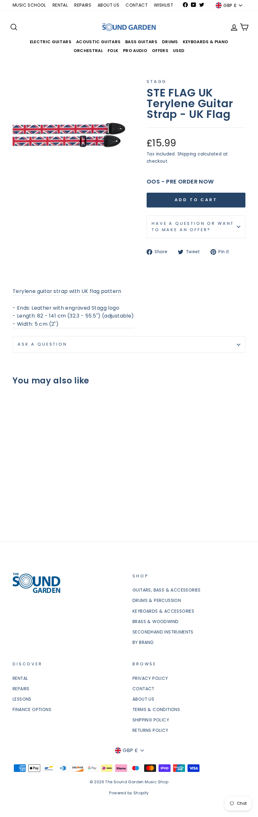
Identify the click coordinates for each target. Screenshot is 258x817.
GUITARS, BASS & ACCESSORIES (166, 590)
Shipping (186, 154)
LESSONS (22, 699)
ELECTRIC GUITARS (50, 42)
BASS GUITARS (141, 42)
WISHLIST (163, 5)
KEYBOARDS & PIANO (205, 42)
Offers (160, 51)
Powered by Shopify (129, 793)
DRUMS (170, 42)
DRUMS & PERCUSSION (156, 601)
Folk (113, 51)
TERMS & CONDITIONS (156, 710)
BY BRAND (143, 642)
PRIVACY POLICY (150, 678)
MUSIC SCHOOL (29, 5)
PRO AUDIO (135, 51)
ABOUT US (108, 5)
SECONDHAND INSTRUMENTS (163, 632)
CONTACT (137, 5)
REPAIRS (82, 5)
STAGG (156, 81)
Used (178, 51)
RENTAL (60, 5)
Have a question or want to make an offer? (193, 226)
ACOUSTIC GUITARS (98, 42)
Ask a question (42, 344)
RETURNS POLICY (150, 730)
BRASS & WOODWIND (155, 622)
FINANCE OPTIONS (32, 710)
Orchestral (88, 51)
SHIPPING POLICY (150, 720)
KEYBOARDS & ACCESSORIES (163, 611)
